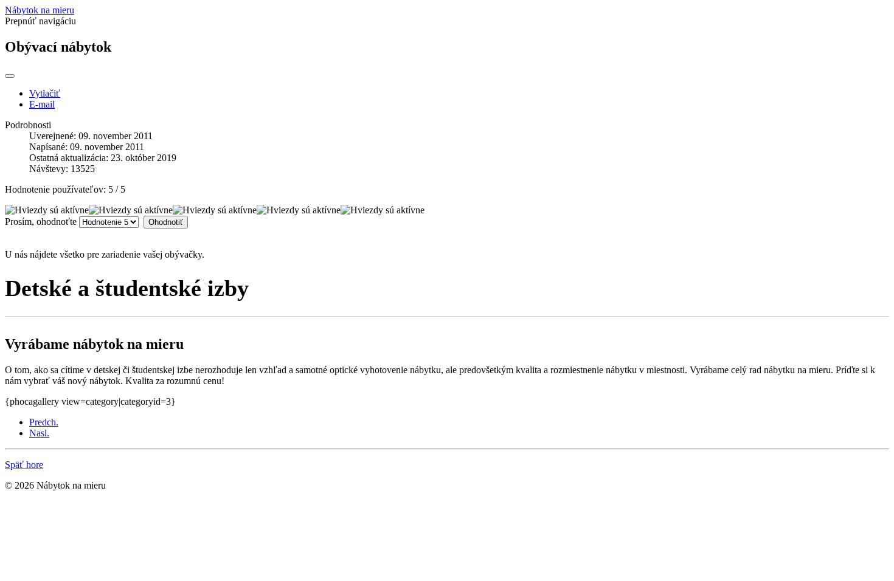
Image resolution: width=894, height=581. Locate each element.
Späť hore (24, 464)
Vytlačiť (44, 93)
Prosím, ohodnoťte (41, 221)
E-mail (42, 104)
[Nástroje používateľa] (10, 76)
